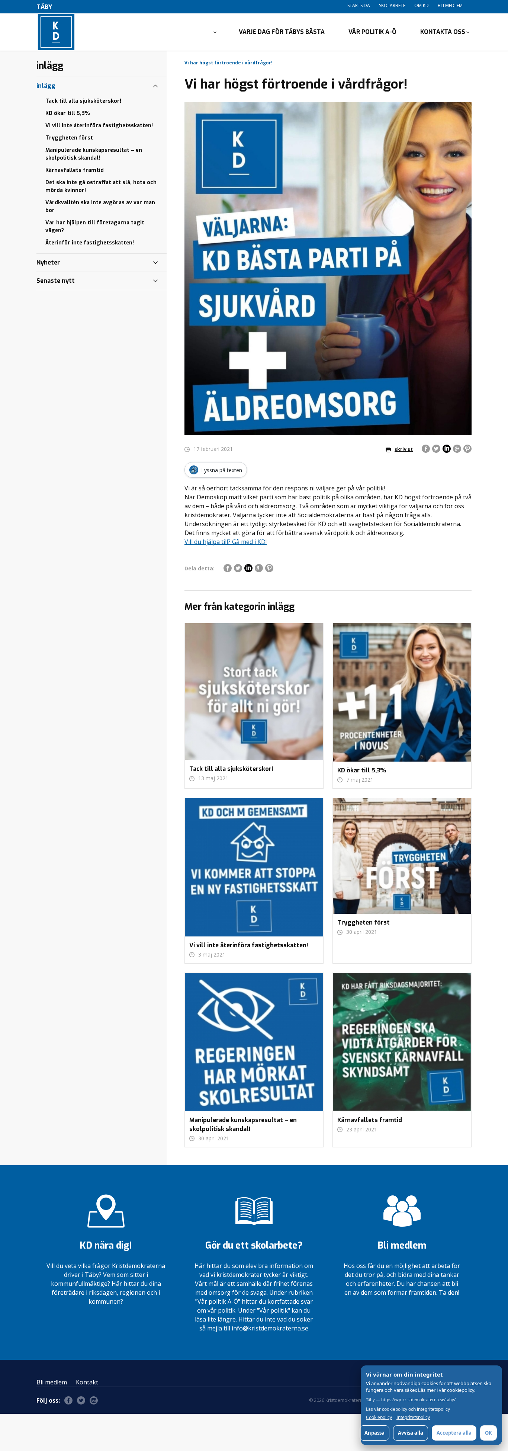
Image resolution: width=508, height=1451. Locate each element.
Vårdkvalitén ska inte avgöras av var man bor (100, 206)
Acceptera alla (454, 1432)
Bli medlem (450, 5)
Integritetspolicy (413, 1417)
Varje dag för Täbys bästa (282, 32)
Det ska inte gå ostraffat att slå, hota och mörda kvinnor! (101, 186)
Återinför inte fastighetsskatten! (89, 242)
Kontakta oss (442, 32)
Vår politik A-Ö (372, 32)
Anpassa (374, 1432)
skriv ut (404, 449)
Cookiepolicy (379, 1417)
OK (488, 1432)
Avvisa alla (410, 1432)
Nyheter (48, 262)
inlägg (45, 86)
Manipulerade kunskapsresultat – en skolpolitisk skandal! (93, 154)
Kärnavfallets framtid (74, 170)
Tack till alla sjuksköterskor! (83, 101)
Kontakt (87, 1382)
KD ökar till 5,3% (67, 113)
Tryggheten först (69, 137)
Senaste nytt (55, 281)
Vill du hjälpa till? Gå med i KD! (225, 542)
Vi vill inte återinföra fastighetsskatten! (99, 125)
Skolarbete (392, 5)
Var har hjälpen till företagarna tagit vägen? (94, 226)
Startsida (358, 5)
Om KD (421, 5)
